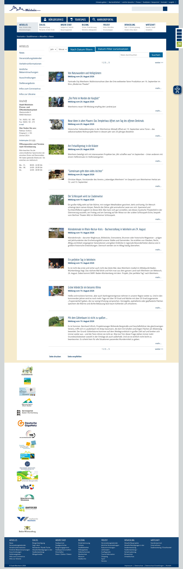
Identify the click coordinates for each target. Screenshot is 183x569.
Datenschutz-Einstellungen (154, 566)
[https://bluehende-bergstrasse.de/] (91, 476)
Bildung (89, 27)
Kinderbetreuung (84, 543)
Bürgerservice (56, 19)
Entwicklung (132, 27)
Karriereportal (105, 19)
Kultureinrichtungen (108, 547)
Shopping (104, 556)
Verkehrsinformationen (30, 63)
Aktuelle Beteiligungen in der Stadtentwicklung (42, 551)
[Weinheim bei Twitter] (179, 37)
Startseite (21, 36)
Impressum (128, 566)
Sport (103, 559)
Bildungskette (83, 550)
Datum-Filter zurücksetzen (113, 49)
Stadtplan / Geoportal (151, 2)
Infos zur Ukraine (27, 94)
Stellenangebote (27, 83)
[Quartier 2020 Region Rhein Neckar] (91, 508)
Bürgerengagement (62, 547)
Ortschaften (59, 552)
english (171, 2)
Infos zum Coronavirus (30, 88)
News (21, 52)
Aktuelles (25, 27)
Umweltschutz (129, 556)
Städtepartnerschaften (63, 550)
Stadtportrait (59, 543)
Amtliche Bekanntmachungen (28, 71)
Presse (138, 2)
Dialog (47, 27)
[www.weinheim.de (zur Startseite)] (25, 10)
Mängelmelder (37, 554)
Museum (81, 556)
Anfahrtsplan (23, 140)
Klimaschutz (128, 554)
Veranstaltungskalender (30, 58)
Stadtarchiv (82, 559)
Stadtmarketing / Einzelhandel (161, 547)
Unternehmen (155, 545)
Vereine (104, 561)
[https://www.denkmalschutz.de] (91, 466)
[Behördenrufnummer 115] (91, 434)
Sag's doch (36, 545)
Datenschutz (139, 566)
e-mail (21, 124)
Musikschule (82, 554)
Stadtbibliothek (83, 547)
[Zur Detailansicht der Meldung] (56, 81)
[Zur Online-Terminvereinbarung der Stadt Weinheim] (179, 45)
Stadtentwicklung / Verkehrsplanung (130, 551)
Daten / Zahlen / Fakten (63, 554)
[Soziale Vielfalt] (91, 444)
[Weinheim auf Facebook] (179, 30)
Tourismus (80, 19)
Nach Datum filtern (81, 49)
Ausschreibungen (27, 77)
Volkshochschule (84, 552)
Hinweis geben (101, 2)
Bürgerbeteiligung (38, 543)
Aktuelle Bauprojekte (131, 543)
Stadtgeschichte (60, 545)
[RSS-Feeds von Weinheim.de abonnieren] (179, 40)
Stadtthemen (30, 19)
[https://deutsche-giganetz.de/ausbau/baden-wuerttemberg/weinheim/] (91, 423)
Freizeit (108, 27)
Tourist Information (108, 554)
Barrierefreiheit (114, 2)
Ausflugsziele (106, 552)
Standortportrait (156, 543)
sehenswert (105, 550)
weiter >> (159, 62)
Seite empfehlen (75, 356)
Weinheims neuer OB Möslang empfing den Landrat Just (92, 106)
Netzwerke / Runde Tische (41, 547)
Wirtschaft (150, 27)
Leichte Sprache (128, 2)
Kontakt (164, 2)
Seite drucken (55, 356)
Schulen (81, 545)
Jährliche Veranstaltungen (110, 545)
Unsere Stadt (67, 27)
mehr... (158, 88)
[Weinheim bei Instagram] (179, 33)
